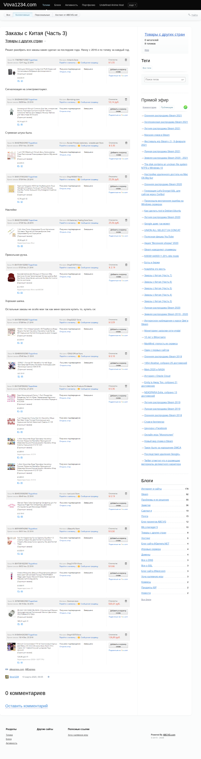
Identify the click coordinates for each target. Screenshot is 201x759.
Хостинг (145, 538)
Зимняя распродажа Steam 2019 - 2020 (166, 314)
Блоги (57, 4)
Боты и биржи (152, 262)
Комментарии (149, 107)
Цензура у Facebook (155, 428)
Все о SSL (147, 565)
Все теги (147, 68)
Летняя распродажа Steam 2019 (162, 402)
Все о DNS (147, 560)
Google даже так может (157, 223)
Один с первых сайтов (156, 349)
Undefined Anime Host (112, 4)
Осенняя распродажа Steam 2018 (163, 415)
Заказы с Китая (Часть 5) (158, 288)
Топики (46, 4)
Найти (195, 14)
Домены (145, 554)
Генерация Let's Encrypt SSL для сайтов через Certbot (160, 192)
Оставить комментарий (26, 706)
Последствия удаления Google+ (162, 454)
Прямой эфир (154, 100)
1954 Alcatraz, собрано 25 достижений (165, 362)
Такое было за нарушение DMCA (162, 447)
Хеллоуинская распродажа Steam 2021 (166, 121)
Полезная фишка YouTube (159, 236)
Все (8, 14)
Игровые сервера (151, 549)
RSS (147, 50)
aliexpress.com (16, 669)
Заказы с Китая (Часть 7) (158, 275)
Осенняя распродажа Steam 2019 (163, 356)
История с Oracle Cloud (157, 375)
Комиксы (146, 581)
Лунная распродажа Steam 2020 (162, 307)
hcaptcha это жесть (154, 268)
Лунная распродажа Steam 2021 (162, 151)
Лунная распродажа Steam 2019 (162, 408)
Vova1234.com (20, 4)
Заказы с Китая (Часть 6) (158, 281)
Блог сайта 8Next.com (153, 570)
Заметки (146, 505)
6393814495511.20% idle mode (161, 255)
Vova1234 (14, 676)
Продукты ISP (149, 587)
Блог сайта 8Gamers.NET (155, 543)
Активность (71, 4)
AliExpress (30, 669)
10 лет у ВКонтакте (155, 337)
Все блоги (146, 599)
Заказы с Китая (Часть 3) (158, 301)
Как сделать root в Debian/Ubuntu (162, 210)
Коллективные (23, 14)
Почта (144, 516)
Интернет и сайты (151, 488)
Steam (144, 494)
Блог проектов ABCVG (153, 521)
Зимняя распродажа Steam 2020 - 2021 (166, 157)
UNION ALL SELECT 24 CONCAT (162, 230)
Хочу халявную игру (152, 576)
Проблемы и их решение (155, 499)
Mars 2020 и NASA (154, 369)
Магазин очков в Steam (157, 134)
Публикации (167, 107)
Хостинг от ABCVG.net (66, 14)
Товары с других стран (165, 34)
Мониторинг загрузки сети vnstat (162, 330)
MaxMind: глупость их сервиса (161, 343)
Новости (146, 592)
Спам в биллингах (154, 421)
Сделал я (146, 510)
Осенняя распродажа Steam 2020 (163, 184)
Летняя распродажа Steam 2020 (162, 217)
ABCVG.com (169, 734)
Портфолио (88, 4)
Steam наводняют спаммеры (160, 249)
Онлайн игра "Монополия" (159, 434)
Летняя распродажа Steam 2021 (162, 128)
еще (131, 4)
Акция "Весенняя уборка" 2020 (161, 243)
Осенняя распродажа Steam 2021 (163, 115)
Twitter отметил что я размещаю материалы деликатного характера (161, 462)
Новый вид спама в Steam (158, 441)
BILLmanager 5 (149, 527)
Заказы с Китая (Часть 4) (158, 294)
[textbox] (164, 79)
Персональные (42, 14)
